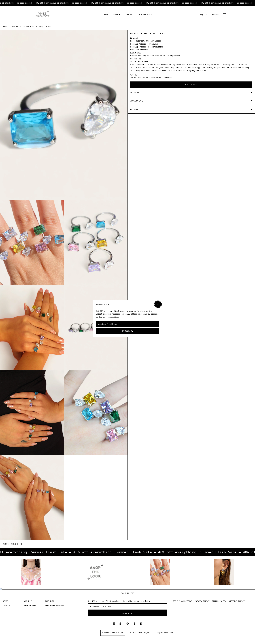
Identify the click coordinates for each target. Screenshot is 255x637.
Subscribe (127, 331)
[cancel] (158, 304)
